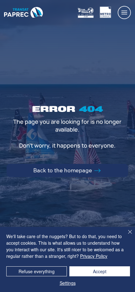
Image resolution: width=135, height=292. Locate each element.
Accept (99, 271)
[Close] (126, 235)
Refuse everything (37, 271)
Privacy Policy (93, 256)
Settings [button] (68, 283)
